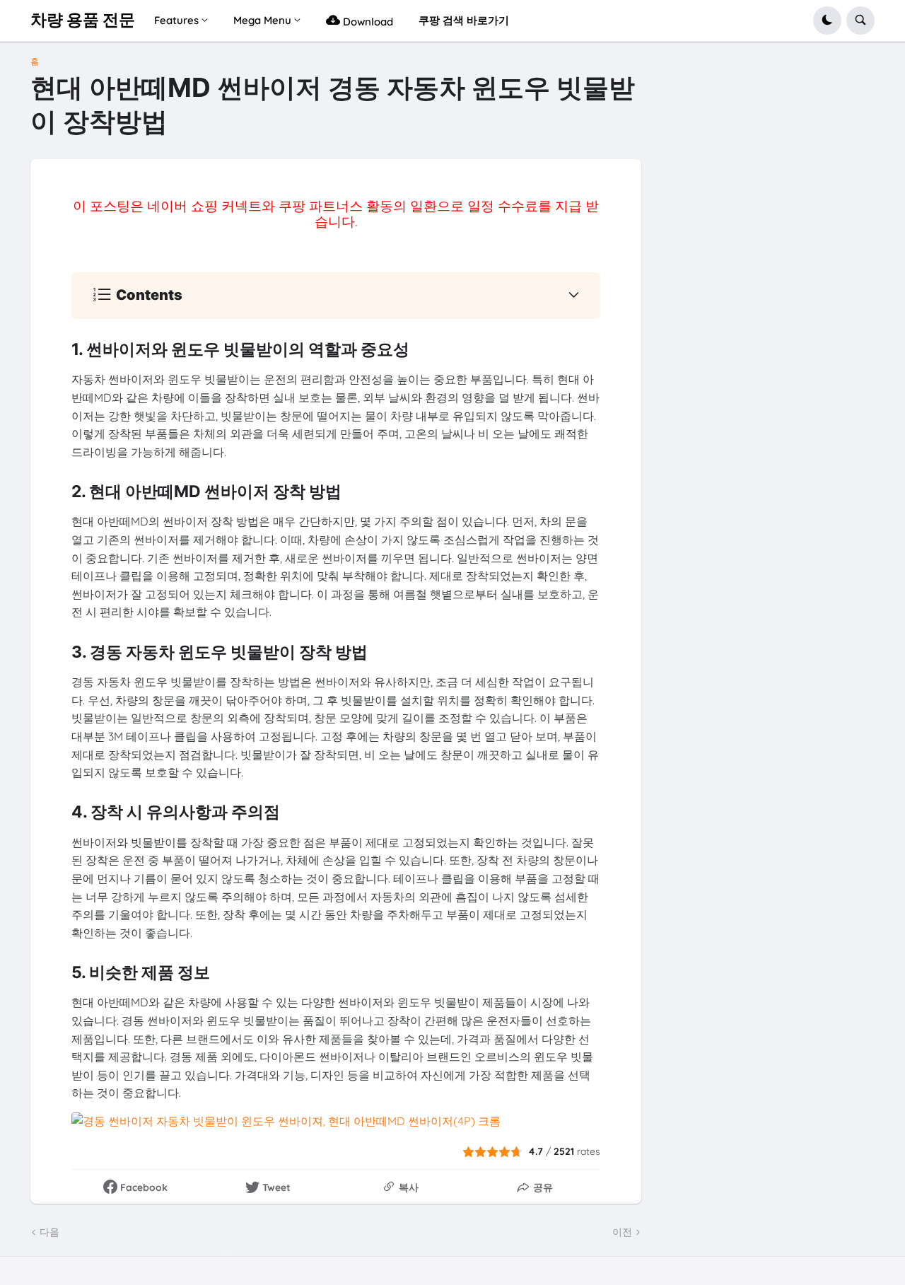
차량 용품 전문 (82, 20)
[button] (827, 20)
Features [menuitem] (176, 20)
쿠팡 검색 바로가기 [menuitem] (464, 20)
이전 (622, 1232)
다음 (49, 1232)
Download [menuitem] (366, 21)
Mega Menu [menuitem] (262, 20)
